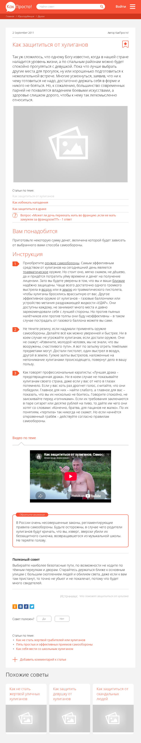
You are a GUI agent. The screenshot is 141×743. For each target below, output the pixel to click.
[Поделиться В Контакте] (20, 606)
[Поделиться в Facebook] (26, 606)
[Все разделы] (132, 6)
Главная (10, 16)
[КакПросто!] (18, 7)
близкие (118, 280)
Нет (62, 618)
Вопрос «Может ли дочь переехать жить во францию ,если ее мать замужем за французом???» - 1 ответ (68, 217)
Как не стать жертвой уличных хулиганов (25, 693)
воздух (46, 289)
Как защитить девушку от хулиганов (64, 693)
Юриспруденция (26, 16)
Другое (41, 16)
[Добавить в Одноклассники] (14, 606)
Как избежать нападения (30, 202)
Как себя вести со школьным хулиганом (44, 649)
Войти (121, 6)
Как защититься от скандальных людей (112, 693)
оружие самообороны (62, 263)
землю (67, 289)
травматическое (35, 272)
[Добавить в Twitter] (32, 606)
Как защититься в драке (29, 209)
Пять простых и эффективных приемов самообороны (54, 644)
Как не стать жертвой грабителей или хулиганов (50, 640)
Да (44, 618)
